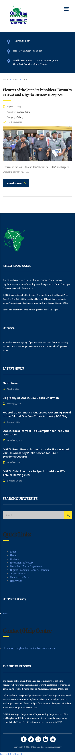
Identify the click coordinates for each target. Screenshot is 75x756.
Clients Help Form (19, 577)
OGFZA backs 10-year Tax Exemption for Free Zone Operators (36, 432)
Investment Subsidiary (21, 562)
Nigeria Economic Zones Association (29, 570)
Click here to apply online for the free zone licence (29, 648)
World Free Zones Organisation (26, 566)
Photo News (10, 383)
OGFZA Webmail (18, 573)
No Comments (14, 121)
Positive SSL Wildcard (11, 754)
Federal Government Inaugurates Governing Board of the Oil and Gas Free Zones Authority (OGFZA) (37, 414)
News (13, 555)
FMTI (5, 613)
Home (5, 79)
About (13, 552)
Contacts (14, 559)
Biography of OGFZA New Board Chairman (31, 398)
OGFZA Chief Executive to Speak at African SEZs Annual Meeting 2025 (34, 473)
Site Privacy (16, 581)
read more (14, 183)
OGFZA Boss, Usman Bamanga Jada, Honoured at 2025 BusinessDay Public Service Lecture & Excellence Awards (36, 453)
